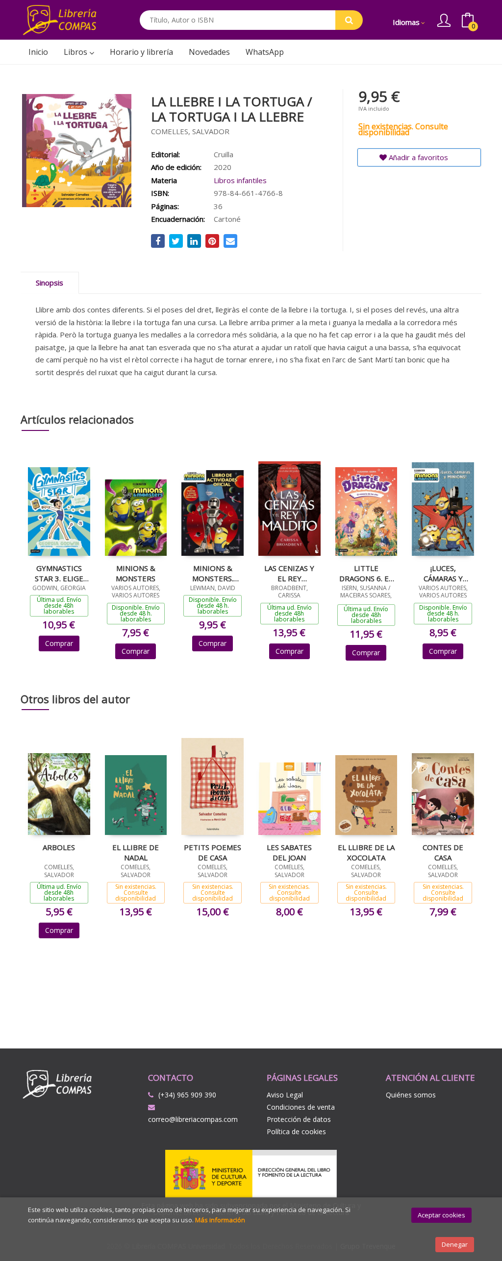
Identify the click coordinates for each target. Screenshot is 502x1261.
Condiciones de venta (301, 1107)
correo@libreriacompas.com (193, 1119)
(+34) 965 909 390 (187, 1094)
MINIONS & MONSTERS (135, 573)
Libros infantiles (240, 180)
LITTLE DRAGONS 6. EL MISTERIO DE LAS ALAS (366, 573)
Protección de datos (299, 1119)
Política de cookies (296, 1131)
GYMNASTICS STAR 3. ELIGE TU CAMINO (59, 573)
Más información (220, 1219)
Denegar (455, 1244)
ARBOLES (59, 847)
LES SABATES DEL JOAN (289, 852)
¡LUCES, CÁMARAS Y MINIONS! (443, 573)
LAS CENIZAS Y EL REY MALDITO (289, 573)
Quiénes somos (411, 1094)
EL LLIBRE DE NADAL (135, 852)
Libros (76, 52)
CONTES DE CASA (443, 852)
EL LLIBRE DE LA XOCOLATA (366, 852)
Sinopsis (49, 282)
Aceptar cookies (441, 1215)
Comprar (59, 643)
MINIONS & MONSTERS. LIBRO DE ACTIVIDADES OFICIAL (212, 573)
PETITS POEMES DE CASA (212, 852)
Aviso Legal (285, 1094)
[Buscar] (349, 20)
